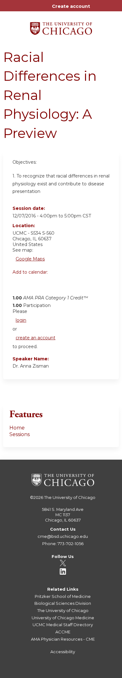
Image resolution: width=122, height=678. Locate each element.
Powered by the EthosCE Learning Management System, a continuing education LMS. (96, 673)
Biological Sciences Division (62, 603)
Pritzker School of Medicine (63, 596)
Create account (71, 6)
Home (17, 428)
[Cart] (97, 9)
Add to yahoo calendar (33, 286)
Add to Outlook (62, 286)
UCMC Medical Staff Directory (63, 624)
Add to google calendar (19, 286)
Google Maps (30, 259)
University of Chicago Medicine (63, 617)
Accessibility (62, 651)
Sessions (19, 434)
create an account (35, 338)
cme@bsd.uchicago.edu (63, 536)
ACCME (62, 631)
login (21, 320)
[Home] (61, 26)
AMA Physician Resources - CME (63, 639)
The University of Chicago (69, 497)
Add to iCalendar (47, 285)
